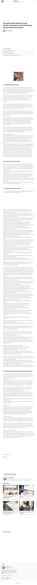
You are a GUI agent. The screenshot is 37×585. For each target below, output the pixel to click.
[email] (15, 474)
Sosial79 (15, 1)
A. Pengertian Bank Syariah (8, 50)
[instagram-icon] (6, 578)
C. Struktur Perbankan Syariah (9, 53)
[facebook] (6, 474)
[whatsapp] (9, 474)
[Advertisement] (18, 11)
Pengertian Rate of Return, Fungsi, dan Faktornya (26, 496)
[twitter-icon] (4, 578)
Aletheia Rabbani (9, 566)
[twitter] (7, 474)
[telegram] (11, 474)
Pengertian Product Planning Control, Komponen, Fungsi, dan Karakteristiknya (10, 497)
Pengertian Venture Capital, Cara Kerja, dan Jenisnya (26, 512)
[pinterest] (13, 474)
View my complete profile (7, 575)
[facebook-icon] (2, 578)
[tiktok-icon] (9, 578)
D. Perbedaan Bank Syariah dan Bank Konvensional (12, 55)
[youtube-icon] (7, 578)
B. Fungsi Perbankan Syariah (9, 51)
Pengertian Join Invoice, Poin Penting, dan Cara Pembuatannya (10, 512)
